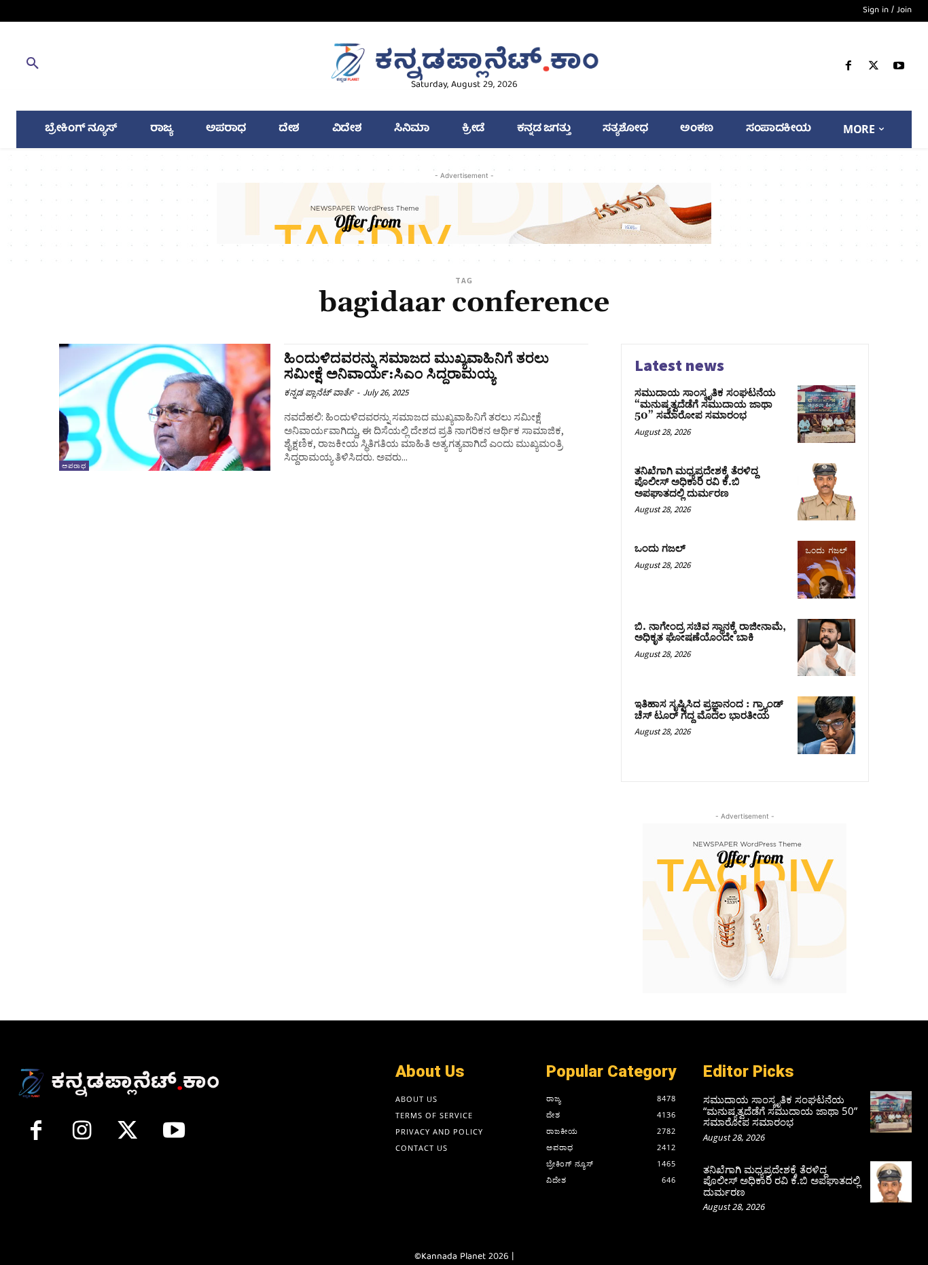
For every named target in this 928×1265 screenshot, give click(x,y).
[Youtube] (899, 68)
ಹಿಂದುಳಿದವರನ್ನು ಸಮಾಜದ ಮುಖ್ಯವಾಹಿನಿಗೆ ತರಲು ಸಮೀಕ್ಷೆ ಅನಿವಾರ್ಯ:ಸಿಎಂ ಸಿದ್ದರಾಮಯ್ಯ (416, 366)
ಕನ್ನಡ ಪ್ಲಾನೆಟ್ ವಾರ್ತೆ (318, 392)
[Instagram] (82, 1136)
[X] (874, 68)
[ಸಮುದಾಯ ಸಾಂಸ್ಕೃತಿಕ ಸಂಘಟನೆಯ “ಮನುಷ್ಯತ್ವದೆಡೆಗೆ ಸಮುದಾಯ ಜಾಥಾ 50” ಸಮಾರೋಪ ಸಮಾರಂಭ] (826, 414)
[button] (161, 66)
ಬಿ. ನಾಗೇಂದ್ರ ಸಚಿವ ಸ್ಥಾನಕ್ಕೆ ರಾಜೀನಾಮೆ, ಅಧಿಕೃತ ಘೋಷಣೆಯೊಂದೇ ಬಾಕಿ (710, 632)
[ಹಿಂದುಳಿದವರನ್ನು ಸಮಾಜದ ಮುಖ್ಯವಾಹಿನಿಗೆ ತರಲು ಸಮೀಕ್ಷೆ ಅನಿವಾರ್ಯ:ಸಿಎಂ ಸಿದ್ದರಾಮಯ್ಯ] (164, 407)
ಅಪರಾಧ (74, 465)
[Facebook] (848, 68)
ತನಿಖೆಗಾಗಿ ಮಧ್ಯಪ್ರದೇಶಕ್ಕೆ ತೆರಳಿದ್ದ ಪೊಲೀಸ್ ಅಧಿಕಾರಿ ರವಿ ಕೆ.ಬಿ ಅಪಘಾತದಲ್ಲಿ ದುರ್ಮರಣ (696, 482)
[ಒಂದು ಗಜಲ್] (826, 570)
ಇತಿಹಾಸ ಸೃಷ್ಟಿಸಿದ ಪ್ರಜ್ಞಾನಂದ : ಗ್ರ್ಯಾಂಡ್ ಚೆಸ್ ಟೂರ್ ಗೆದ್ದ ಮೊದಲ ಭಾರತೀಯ (709, 710)
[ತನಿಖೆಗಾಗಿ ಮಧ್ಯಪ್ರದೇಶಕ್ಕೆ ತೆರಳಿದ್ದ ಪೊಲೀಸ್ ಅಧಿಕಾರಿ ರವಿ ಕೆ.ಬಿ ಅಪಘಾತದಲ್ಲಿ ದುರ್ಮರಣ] (826, 492)
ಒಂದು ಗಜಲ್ (660, 548)
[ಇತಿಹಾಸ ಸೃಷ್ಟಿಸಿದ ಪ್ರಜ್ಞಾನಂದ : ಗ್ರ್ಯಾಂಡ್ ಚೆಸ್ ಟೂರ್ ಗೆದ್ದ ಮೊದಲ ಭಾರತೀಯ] (826, 725)
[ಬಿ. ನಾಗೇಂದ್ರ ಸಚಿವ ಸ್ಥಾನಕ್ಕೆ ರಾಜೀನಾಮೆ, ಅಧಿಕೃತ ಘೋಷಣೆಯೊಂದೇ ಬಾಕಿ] (826, 648)
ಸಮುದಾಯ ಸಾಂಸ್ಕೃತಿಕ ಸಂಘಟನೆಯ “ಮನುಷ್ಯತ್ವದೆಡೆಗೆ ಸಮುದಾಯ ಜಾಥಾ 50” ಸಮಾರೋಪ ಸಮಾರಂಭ (705, 404)
